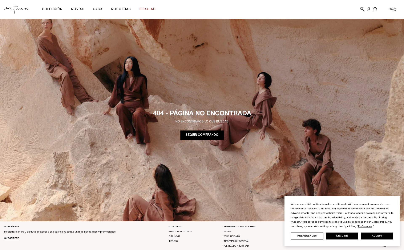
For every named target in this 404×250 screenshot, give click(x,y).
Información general (236, 241)
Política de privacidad (236, 246)
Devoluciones (231, 236)
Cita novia (174, 236)
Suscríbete (11, 238)
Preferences (307, 236)
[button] (361, 9)
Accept (377, 236)
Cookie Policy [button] (379, 222)
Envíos (227, 232)
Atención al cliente (180, 232)
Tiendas (173, 241)
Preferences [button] (365, 226)
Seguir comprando (202, 135)
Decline (342, 236)
